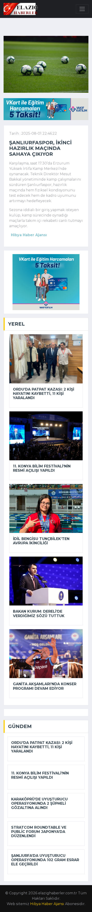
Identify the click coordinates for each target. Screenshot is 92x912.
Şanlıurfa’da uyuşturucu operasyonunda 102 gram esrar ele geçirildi (45, 860)
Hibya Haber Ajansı (47, 904)
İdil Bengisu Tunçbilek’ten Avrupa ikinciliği (41, 541)
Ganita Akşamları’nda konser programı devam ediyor (44, 686)
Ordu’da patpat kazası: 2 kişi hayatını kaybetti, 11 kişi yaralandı (43, 393)
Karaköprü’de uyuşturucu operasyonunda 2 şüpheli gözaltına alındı (39, 803)
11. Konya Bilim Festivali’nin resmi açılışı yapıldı (42, 468)
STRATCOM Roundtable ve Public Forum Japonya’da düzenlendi (38, 831)
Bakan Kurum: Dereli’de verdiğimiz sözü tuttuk (39, 613)
